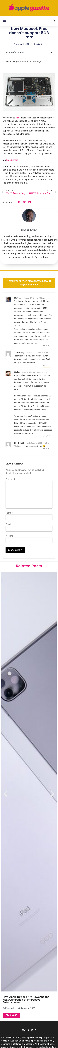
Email (9, 524)
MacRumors (12, 160)
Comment (11, 479)
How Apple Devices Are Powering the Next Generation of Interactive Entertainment (26, 999)
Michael (17, 372)
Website (9, 536)
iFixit (18, 117)
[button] (4, 20)
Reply (48, 346)
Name (9, 513)
